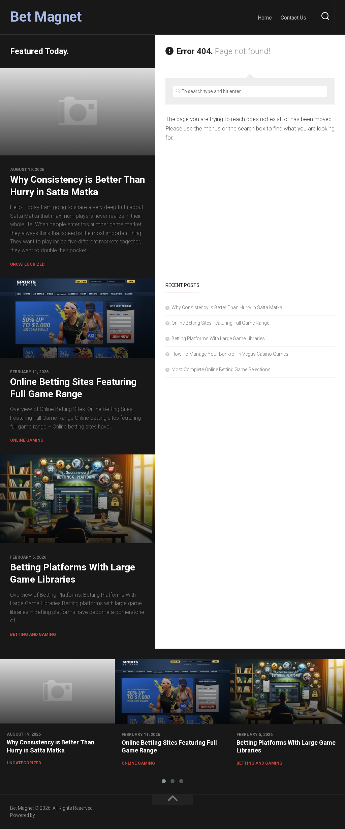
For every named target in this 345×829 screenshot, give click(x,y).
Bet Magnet (46, 16)
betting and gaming (33, 634)
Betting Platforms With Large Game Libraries (218, 338)
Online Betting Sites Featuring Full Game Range (220, 323)
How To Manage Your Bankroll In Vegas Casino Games (229, 354)
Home (265, 17)
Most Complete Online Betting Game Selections (221, 369)
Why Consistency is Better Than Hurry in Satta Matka (226, 307)
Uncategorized (27, 264)
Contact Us (293, 17)
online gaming (26, 440)
